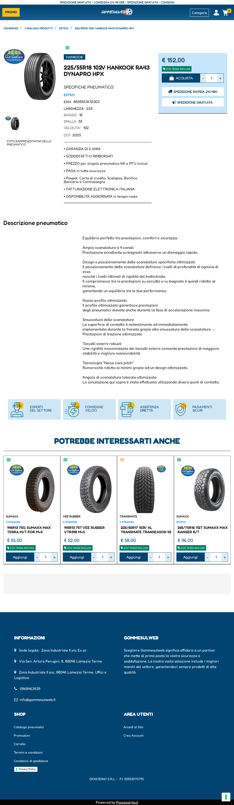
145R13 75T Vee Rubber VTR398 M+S (84, 529)
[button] (31, 75)
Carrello (20, 744)
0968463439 (30, 688)
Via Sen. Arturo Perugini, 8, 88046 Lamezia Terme (60, 661)
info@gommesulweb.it (38, 699)
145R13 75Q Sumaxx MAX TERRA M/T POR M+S (29, 529)
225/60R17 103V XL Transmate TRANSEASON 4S (146, 529)
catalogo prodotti (39, 28)
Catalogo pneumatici (29, 727)
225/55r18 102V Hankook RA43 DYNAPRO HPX (104, 28)
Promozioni (22, 735)
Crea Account (133, 735)
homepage (11, 28)
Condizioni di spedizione (31, 761)
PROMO (11, 12)
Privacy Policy (27, 769)
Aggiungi (20, 557)
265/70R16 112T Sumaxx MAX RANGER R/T (203, 529)
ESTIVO (63, 28)
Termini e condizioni (28, 752)
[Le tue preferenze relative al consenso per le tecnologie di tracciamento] (226, 797)
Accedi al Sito (133, 727)
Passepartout (127, 802)
